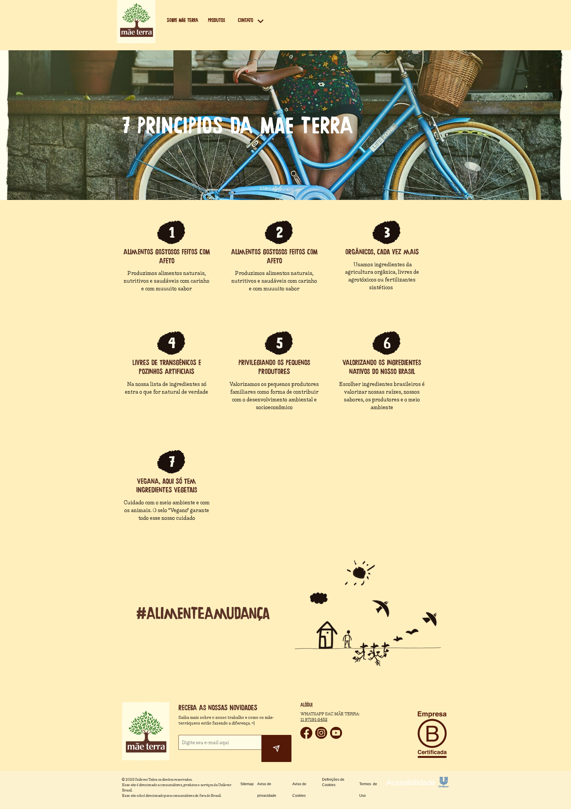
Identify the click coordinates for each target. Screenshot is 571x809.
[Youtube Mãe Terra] (336, 737)
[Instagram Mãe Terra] (321, 737)
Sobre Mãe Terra (182, 20)
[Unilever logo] (444, 785)
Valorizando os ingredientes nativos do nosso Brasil (382, 367)
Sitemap (247, 784)
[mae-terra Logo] (136, 41)
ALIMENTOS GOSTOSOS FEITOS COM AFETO (166, 256)
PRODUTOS (216, 20)
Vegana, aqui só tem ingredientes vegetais (166, 485)
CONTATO (245, 20)
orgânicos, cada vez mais (382, 252)
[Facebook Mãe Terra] (306, 737)
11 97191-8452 (313, 719)
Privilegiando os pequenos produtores (274, 367)
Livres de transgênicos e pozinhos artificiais (166, 367)
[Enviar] (276, 748)
